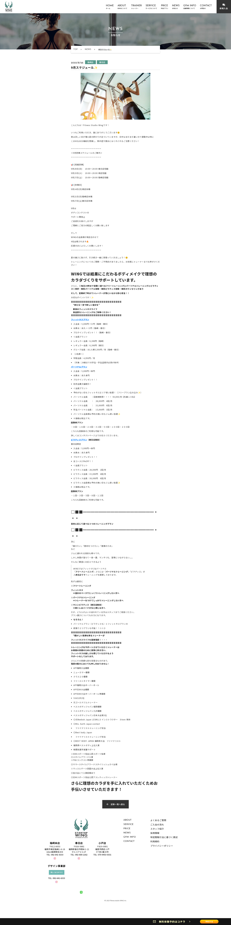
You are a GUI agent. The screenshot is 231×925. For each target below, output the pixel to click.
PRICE (126, 829)
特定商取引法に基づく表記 (164, 837)
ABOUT (127, 820)
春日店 (79, 843)
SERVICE (128, 824)
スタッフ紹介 (157, 828)
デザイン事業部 (56, 865)
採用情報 (155, 832)
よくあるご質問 (158, 820)
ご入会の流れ (157, 824)
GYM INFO (129, 837)
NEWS (88, 49)
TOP (75, 49)
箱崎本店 (55, 843)
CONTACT (129, 841)
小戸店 (102, 843)
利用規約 (155, 841)
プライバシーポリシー (161, 845)
